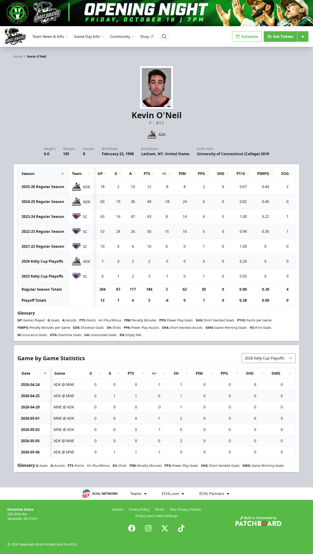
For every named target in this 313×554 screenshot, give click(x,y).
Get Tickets (283, 36)
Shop (144, 36)
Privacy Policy (139, 509)
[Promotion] (156, 13)
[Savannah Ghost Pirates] (15, 36)
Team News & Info (48, 36)
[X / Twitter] (164, 528)
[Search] (164, 36)
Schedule (250, 36)
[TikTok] (181, 528)
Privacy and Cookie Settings (156, 516)
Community (120, 36)
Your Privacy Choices (185, 509)
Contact (118, 509)
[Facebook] (131, 528)
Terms (159, 509)
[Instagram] (148, 528)
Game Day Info (87, 36)
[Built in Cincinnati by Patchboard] (258, 521)
